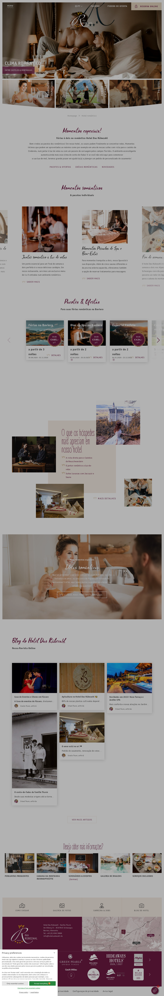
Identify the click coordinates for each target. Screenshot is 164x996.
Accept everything (41, 983)
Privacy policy (23, 992)
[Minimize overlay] (54, 952)
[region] (29, 967)
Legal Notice (34, 992)
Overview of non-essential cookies (29, 988)
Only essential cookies (15, 983)
